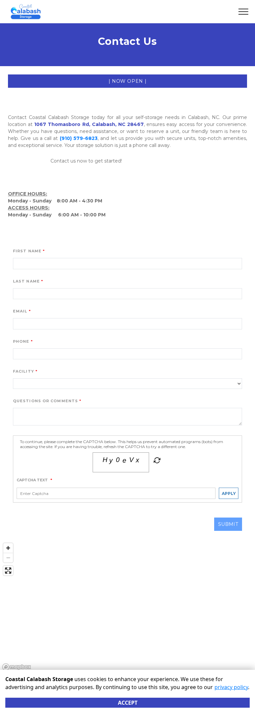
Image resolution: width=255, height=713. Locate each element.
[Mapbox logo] (16, 667)
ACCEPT (127, 702)
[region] (127, 606)
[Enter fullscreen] (8, 570)
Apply (229, 493)
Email (20, 311)
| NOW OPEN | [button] (128, 81)
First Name (27, 251)
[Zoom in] (8, 548)
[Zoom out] (8, 557)
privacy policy (231, 687)
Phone (21, 341)
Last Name (26, 281)
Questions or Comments (45, 401)
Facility (23, 371)
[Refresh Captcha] (156, 461)
